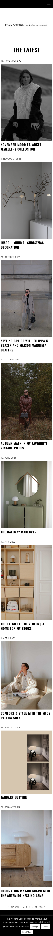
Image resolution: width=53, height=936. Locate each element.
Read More (26, 932)
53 (35, 906)
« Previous (13, 906)
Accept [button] (35, 927)
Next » (42, 906)
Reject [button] (45, 927)
